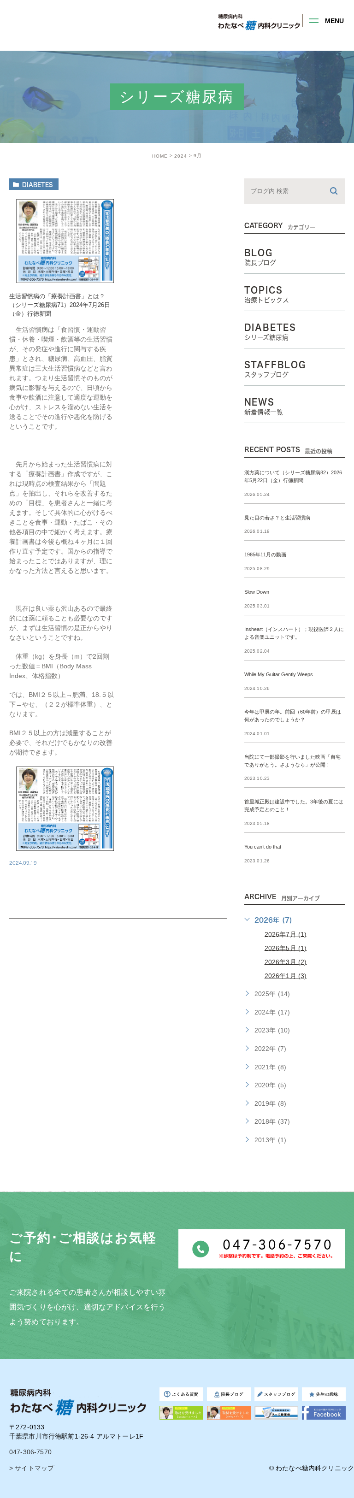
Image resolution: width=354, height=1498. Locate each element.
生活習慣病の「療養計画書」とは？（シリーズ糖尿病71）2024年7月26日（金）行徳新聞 (59, 305)
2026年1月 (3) (286, 975)
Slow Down (256, 592)
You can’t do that (262, 847)
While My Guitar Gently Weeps (278, 674)
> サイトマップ (31, 1468)
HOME (160, 156)
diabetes (37, 184)
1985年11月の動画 (267, 555)
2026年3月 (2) (286, 961)
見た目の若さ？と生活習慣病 (277, 517)
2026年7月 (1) (286, 934)
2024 (180, 156)
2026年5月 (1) (286, 947)
